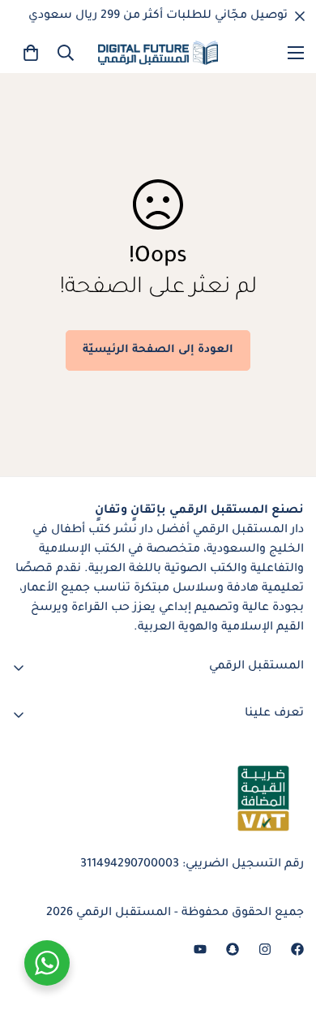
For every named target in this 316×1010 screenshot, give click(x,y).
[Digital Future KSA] (158, 52)
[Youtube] (200, 949)
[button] (30, 52)
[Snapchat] (232, 949)
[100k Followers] (264, 949)
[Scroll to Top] (29, 924)
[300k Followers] (297, 949)
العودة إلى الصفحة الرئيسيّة (158, 350)
